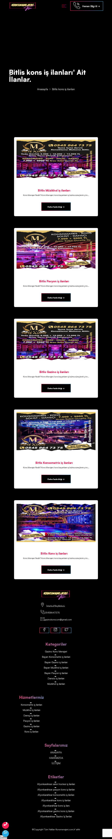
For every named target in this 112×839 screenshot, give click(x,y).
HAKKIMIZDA (56, 757)
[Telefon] (5, 825)
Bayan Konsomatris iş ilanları (56, 656)
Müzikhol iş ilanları (56, 683)
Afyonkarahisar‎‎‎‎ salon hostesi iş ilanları (56, 784)
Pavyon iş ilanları (31, 720)
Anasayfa (42, 89)
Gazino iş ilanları (31, 726)
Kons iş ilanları (31, 731)
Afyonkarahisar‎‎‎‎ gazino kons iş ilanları (56, 811)
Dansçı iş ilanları (31, 715)
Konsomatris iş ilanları (31, 704)
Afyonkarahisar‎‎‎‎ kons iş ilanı (56, 805)
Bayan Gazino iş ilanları (56, 662)
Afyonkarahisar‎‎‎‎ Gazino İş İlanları (56, 816)
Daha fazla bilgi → (56, 207)
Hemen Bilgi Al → (90, 6)
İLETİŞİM (56, 763)
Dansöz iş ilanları (56, 678)
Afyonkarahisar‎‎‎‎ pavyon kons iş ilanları (56, 789)
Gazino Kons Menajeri (56, 651)
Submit (3, 837)
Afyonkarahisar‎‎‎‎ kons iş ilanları (56, 800)
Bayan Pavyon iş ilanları (56, 673)
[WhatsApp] (5, 833)
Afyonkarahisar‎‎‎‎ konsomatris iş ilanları (56, 794)
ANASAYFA (56, 752)
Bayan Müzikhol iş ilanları (56, 667)
